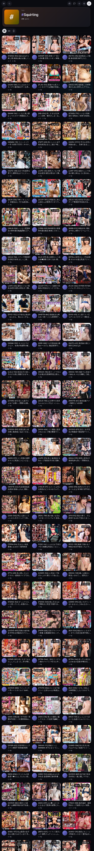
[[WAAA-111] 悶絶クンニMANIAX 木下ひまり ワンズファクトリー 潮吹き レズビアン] (46, 738)
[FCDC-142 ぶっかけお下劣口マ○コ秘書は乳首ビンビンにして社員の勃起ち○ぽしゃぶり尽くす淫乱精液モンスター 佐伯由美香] (46, 537)
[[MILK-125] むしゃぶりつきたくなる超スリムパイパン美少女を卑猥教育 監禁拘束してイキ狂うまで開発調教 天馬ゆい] (76, 709)
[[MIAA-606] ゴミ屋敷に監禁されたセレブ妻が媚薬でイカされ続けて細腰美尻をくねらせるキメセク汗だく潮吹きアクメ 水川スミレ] (46, 422)
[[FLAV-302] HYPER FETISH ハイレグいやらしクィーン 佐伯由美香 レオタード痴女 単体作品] (76, 278)
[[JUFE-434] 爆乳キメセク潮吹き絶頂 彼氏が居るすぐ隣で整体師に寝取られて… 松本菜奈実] (46, 163)
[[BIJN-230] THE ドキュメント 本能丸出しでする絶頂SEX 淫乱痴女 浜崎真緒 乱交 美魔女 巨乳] (16, 192)
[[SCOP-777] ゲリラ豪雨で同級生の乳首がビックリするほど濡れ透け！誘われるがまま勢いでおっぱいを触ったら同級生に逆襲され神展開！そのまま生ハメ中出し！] (46, 278)
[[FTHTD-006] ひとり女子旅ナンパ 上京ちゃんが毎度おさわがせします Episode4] (46, 681)
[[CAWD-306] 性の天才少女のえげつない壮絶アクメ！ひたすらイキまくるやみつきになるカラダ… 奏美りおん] (76, 738)
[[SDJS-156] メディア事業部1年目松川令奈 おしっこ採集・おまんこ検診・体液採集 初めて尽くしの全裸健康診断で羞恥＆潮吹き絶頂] (16, 250)
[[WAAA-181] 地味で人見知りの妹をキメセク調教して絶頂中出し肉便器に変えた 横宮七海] (76, 365)
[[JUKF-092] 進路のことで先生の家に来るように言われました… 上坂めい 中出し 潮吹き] (76, 163)
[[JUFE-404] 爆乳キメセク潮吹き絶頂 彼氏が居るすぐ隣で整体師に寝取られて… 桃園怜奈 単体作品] (16, 278)
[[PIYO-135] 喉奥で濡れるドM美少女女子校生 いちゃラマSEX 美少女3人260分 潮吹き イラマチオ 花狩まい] (76, 537)
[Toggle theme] (79, 3)
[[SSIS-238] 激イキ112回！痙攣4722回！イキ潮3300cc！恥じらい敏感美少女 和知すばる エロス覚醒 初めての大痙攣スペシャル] (16, 709)
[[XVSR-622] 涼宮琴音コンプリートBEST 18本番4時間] (16, 738)
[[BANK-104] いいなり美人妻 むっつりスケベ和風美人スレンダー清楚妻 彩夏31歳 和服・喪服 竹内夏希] (16, 106)
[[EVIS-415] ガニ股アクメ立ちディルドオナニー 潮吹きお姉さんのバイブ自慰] (76, 307)
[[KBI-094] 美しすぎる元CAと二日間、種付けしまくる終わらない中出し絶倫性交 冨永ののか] (46, 106)
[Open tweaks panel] (84, 3)
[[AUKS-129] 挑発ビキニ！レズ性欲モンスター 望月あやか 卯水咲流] (76, 824)
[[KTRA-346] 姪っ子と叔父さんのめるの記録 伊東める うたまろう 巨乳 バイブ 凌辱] (76, 652)
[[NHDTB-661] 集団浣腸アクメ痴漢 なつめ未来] (76, 393)
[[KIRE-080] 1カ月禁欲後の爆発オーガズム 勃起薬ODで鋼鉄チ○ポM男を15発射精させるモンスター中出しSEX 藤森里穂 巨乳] (46, 336)
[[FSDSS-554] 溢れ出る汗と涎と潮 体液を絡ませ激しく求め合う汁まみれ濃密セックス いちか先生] (16, 49)
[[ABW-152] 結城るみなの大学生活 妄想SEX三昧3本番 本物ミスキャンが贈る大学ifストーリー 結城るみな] (46, 767)
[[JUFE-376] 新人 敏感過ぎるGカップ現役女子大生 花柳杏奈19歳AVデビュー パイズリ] (46, 451)
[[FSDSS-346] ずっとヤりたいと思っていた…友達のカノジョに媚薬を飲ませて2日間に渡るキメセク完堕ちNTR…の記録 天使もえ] (16, 594)
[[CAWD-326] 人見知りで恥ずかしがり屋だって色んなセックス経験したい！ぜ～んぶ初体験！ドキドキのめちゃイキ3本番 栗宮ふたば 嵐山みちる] (46, 566)
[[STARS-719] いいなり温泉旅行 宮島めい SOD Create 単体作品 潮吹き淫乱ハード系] (76, 106)
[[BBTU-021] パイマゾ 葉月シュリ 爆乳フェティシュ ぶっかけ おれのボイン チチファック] (46, 824)
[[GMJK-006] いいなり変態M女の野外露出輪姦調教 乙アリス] (16, 221)
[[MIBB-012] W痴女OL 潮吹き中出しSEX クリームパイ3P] (76, 221)
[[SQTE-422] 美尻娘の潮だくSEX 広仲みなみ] (76, 336)
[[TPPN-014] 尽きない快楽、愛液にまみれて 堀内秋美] (16, 537)
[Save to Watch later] (27, 38)
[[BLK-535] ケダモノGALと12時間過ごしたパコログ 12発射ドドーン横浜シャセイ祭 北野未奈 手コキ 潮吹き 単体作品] (76, 681)
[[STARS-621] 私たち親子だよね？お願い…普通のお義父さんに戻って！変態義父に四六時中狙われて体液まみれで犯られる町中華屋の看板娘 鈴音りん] (16, 393)
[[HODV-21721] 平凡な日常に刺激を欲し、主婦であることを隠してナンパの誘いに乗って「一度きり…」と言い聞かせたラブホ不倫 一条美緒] (76, 135)
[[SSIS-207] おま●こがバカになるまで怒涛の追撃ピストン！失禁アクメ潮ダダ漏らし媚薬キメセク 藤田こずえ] (46, 796)
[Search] (9, 3)
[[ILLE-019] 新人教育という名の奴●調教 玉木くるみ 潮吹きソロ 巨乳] (46, 250)
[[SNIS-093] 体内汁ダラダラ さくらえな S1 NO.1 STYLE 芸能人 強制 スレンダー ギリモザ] (76, 480)
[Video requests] (69, 3)
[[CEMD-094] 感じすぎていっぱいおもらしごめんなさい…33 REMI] (76, 594)
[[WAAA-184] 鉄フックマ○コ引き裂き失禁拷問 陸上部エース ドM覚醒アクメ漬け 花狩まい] (46, 365)
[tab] (4, 31)
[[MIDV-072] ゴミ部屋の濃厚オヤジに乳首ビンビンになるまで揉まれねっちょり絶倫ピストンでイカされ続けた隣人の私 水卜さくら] (16, 451)
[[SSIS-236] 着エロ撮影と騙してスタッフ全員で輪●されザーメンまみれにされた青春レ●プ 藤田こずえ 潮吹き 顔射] (46, 709)
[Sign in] (89, 3)
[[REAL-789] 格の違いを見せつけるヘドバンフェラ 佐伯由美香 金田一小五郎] (46, 508)
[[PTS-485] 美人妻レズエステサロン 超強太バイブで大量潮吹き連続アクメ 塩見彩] (16, 566)
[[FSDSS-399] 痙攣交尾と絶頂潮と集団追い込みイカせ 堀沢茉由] (16, 422)
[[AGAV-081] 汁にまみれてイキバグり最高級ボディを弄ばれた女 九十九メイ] (16, 77)
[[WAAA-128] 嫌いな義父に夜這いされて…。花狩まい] (76, 566)
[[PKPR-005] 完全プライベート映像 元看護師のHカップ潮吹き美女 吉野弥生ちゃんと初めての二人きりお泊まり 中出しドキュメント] (46, 623)
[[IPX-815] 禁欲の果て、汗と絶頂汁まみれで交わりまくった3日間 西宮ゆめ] (76, 508)
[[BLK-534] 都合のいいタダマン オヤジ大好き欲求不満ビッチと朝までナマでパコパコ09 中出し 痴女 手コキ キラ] (76, 623)
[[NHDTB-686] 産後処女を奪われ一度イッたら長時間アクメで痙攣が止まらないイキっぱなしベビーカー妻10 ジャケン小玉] (46, 307)
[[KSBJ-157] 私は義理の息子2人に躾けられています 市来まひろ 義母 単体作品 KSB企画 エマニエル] (16, 824)
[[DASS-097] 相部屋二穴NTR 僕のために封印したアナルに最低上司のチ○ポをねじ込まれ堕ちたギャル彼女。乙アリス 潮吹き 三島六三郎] (76, 77)
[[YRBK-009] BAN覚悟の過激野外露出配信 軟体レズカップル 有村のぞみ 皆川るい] (46, 221)
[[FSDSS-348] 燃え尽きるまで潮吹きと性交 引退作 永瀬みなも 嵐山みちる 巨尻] (46, 594)
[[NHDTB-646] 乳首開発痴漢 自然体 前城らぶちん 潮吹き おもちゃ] (16, 480)
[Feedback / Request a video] (74, 3)
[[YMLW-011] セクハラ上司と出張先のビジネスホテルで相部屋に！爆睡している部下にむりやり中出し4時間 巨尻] (46, 480)
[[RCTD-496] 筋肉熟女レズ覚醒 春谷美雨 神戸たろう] (76, 49)
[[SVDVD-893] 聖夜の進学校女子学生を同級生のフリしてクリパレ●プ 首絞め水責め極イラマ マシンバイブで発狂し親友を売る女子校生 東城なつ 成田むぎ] (16, 623)
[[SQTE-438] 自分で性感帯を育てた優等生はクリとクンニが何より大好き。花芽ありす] (16, 163)
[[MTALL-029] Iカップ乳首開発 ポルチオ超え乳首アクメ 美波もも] (76, 250)
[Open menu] (3, 3)
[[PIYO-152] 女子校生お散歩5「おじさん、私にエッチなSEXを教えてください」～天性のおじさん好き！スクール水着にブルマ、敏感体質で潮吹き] (16, 307)
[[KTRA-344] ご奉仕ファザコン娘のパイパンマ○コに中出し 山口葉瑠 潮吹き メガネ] (46, 652)
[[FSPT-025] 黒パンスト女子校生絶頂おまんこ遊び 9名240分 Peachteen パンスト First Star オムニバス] (46, 135)
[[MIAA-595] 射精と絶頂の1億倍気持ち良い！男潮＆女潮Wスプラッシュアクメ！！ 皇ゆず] (76, 451)
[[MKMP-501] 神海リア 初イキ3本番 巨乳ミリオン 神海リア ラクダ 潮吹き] (46, 49)
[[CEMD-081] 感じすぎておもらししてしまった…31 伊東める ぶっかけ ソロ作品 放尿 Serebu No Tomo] (16, 652)
